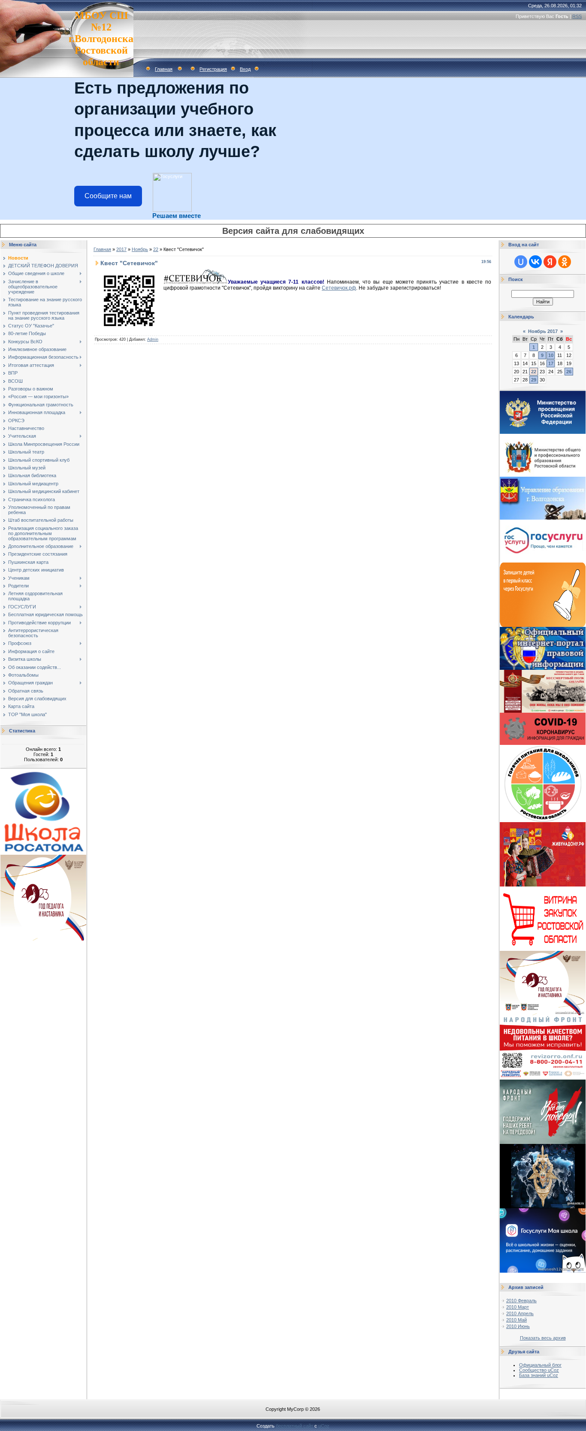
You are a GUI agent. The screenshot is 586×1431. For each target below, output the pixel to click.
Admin (152, 339)
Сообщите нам (108, 196)
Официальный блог (540, 1364)
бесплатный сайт (294, 1425)
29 (533, 379)
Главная (163, 69)
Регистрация (213, 69)
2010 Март (517, 1307)
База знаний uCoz (538, 1375)
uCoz (323, 1425)
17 (550, 363)
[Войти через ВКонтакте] (535, 261)
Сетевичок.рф (339, 288)
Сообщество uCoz (539, 1370)
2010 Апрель (520, 1313)
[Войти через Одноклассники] (564, 261)
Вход (245, 69)
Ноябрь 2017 (543, 331)
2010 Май (516, 1319)
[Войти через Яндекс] (550, 261)
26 (568, 371)
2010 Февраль (521, 1300)
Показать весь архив (543, 1337)
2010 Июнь (518, 1326)
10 (550, 355)
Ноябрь (140, 249)
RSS (577, 16)
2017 (121, 249)
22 (155, 249)
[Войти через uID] (520, 261)
